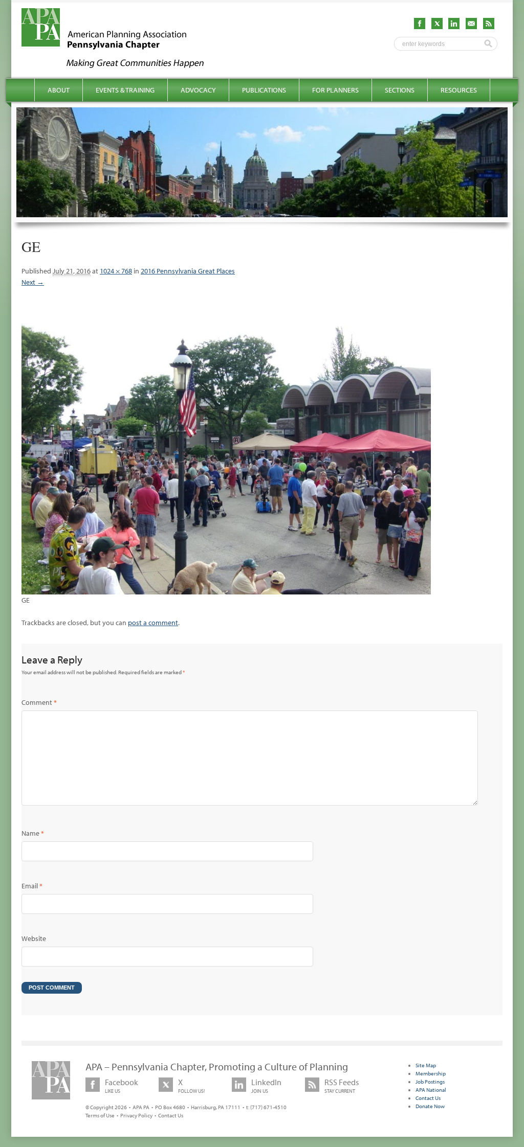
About (59, 90)
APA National (431, 1089)
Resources (459, 90)
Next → (32, 282)
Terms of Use (100, 1115)
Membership (431, 1073)
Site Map (426, 1065)
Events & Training (125, 90)
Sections (399, 90)
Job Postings (430, 1081)
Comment (39, 702)
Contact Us (170, 1115)
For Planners (335, 90)
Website (33, 938)
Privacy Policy (136, 1115)
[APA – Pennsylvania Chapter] (121, 65)
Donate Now (430, 1106)
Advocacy (198, 90)
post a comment (153, 622)
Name (32, 833)
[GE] (226, 588)
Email (31, 885)
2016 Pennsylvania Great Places (188, 271)
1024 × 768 (116, 271)
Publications (264, 90)
